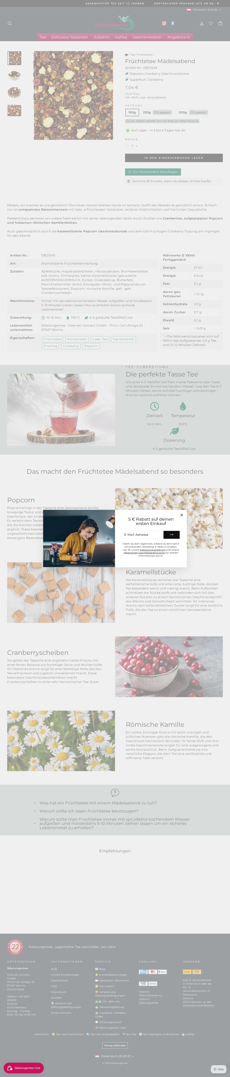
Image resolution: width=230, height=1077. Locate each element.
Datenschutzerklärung (153, 549)
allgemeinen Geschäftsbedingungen (144, 552)
